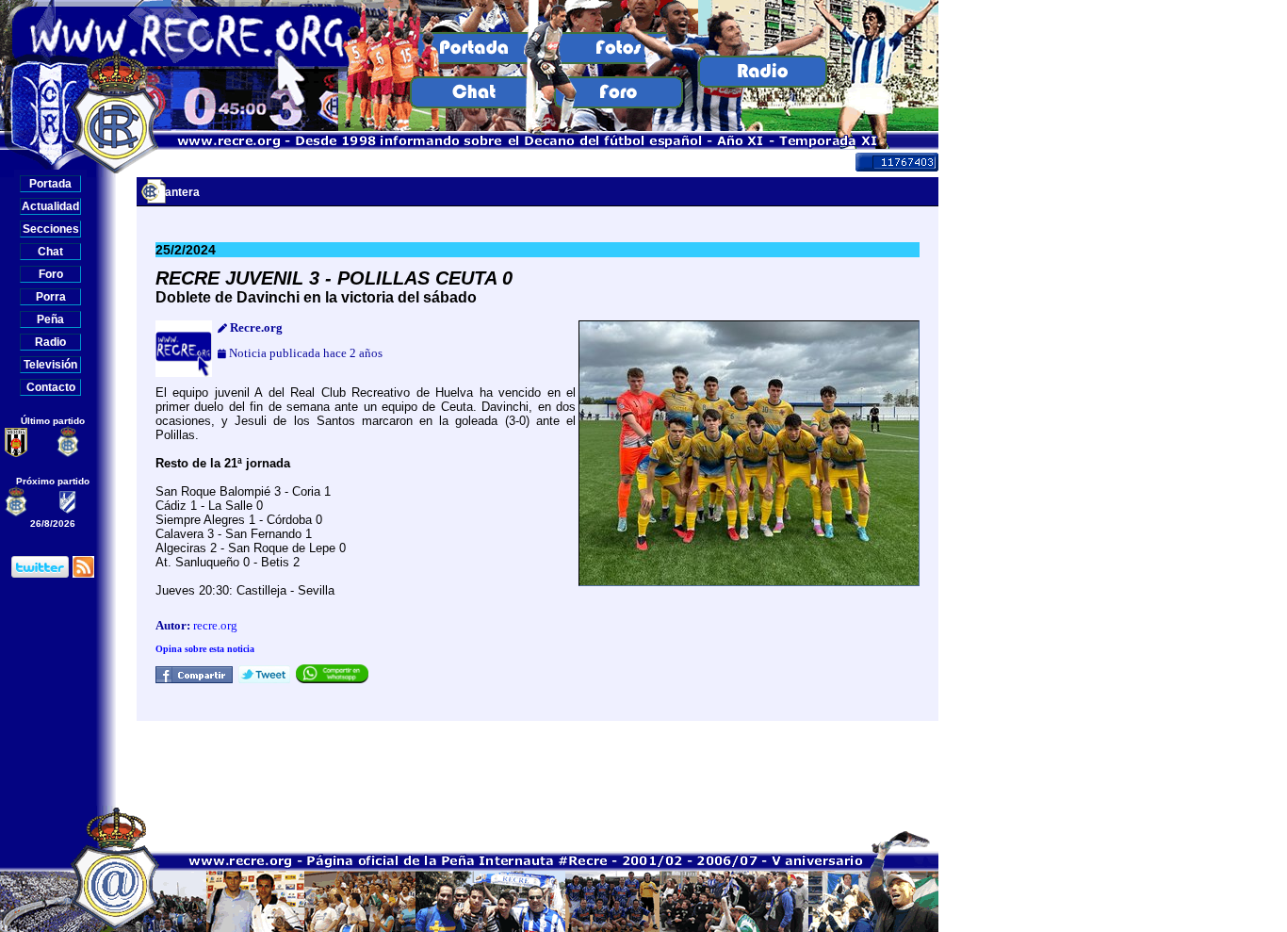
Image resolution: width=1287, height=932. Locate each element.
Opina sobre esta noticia (204, 649)
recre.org (215, 625)
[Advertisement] (538, 763)
